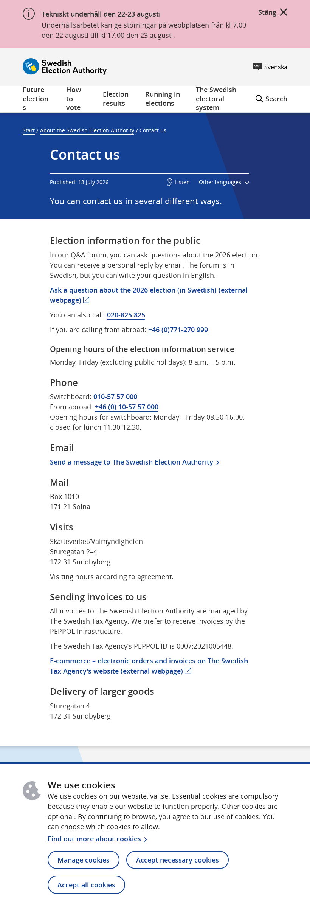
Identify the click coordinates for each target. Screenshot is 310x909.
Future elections (35, 99)
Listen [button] (182, 182)
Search (271, 95)
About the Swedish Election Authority (87, 130)
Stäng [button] (267, 12)
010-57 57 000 (115, 396)
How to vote (73, 99)
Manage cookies (83, 859)
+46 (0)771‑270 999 (178, 329)
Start (29, 130)
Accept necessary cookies (177, 859)
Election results (116, 98)
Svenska (275, 67)
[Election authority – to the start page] (65, 66)
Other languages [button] (221, 182)
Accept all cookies (86, 884)
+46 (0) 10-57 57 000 (126, 406)
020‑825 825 (126, 314)
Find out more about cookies (94, 838)
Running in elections (162, 98)
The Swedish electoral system (216, 99)
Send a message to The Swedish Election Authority (131, 461)
